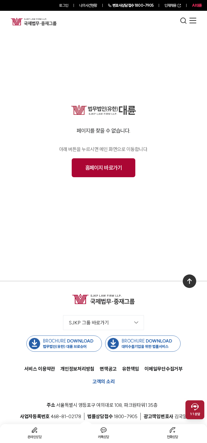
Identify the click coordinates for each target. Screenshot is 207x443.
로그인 (63, 5)
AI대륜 (197, 5)
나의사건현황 (88, 5)
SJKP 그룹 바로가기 (89, 323)
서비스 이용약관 (39, 369)
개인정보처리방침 (77, 369)
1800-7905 (132, 5)
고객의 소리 (103, 381)
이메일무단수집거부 (163, 369)
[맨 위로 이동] (189, 281)
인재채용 (170, 5)
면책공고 (108, 369)
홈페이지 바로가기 (103, 167)
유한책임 (130, 369)
